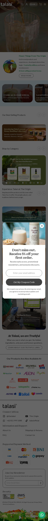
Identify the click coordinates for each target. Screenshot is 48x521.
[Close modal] (42, 226)
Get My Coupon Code (24, 282)
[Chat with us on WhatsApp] (42, 515)
